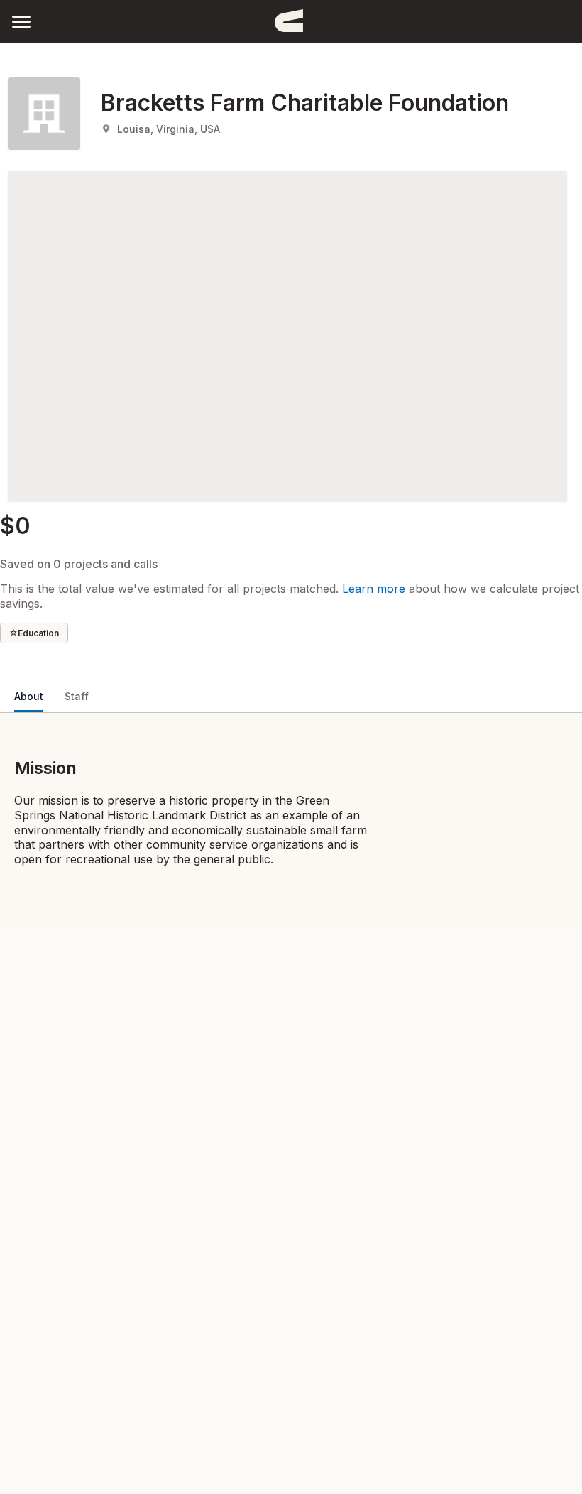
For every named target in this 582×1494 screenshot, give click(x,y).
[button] (21, 21)
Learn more (373, 589)
